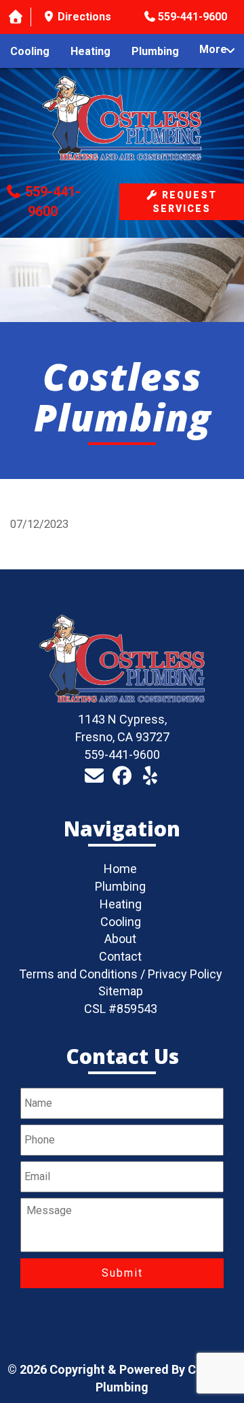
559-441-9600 (192, 16)
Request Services (184, 202)
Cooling (29, 51)
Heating (90, 51)
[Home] (15, 17)
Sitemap (120, 991)
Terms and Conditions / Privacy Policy (120, 974)
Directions (84, 16)
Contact (120, 956)
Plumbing (155, 51)
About (120, 938)
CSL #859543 (120, 1008)
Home (120, 869)
